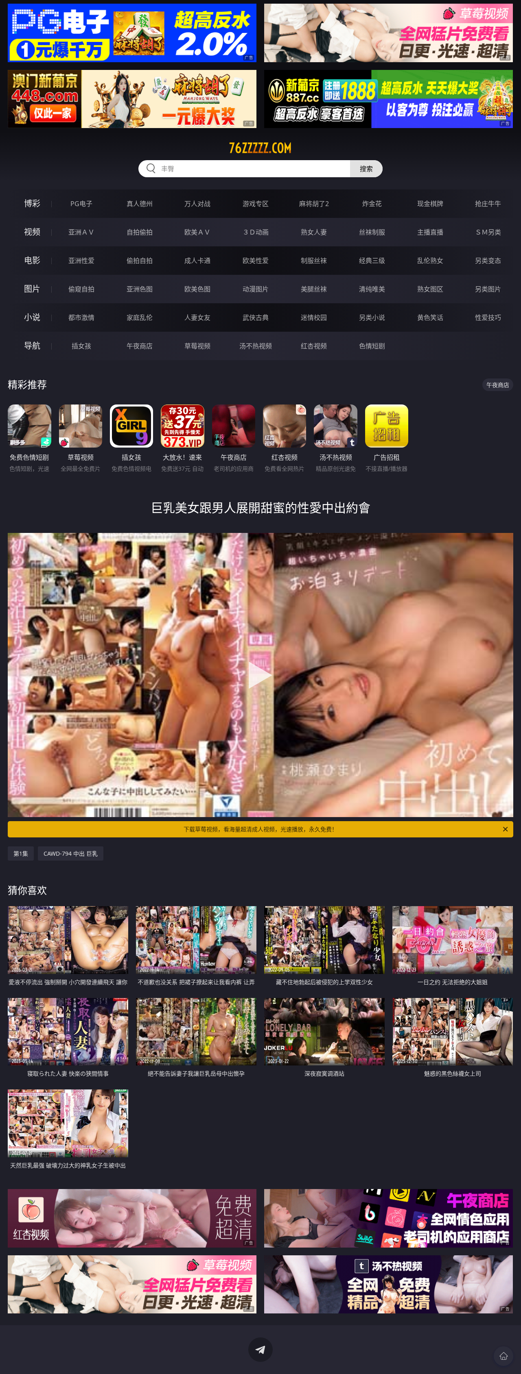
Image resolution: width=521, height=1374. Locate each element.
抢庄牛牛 (488, 203)
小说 (32, 317)
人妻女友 (197, 317)
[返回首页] (503, 1356)
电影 (32, 260)
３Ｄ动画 (256, 232)
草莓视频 (197, 345)
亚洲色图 (140, 289)
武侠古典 (256, 317)
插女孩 (81, 345)
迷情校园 (314, 317)
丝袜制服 (372, 232)
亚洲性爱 (81, 260)
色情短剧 (372, 345)
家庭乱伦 (140, 317)
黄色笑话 (430, 317)
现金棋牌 (430, 203)
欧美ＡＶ (197, 232)
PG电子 (81, 203)
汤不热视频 (255, 345)
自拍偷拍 (140, 232)
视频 (32, 231)
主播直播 (430, 232)
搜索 (366, 168)
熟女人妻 (314, 232)
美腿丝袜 (314, 289)
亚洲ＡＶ (81, 232)
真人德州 (140, 203)
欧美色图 (197, 289)
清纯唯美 (372, 289)
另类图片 (488, 289)
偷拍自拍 (140, 260)
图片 (32, 288)
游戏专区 (256, 203)
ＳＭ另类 (488, 232)
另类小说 (372, 317)
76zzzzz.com (260, 148)
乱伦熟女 (430, 260)
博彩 (32, 203)
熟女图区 (430, 289)
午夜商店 (140, 345)
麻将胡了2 (314, 203)
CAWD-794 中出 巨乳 (71, 853)
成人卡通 (197, 260)
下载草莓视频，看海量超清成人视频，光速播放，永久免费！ (260, 829)
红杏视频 (314, 345)
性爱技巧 (488, 317)
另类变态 (488, 260)
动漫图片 (256, 289)
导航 (32, 345)
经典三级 (372, 260)
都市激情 (81, 317)
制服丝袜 (314, 260)
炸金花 (372, 203)
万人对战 (197, 203)
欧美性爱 (256, 260)
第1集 (20, 853)
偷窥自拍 (81, 289)
